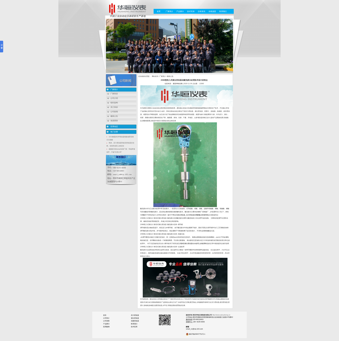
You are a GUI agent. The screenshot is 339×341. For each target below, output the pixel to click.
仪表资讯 (201, 11)
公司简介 (106, 318)
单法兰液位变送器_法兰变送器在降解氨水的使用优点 (191, 215)
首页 (158, 11)
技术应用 (134, 327)
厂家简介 (169, 11)
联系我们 (223, 11)
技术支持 (191, 11)
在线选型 (212, 11)
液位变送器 (135, 318)
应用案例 (106, 327)
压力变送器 (135, 315)
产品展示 (180, 11)
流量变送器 (135, 321)
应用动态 (114, 126)
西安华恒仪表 (177, 84)
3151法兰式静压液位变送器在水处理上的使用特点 (190, 243)
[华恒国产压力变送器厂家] (128, 9)
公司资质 (106, 321)
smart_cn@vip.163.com (194, 329)
